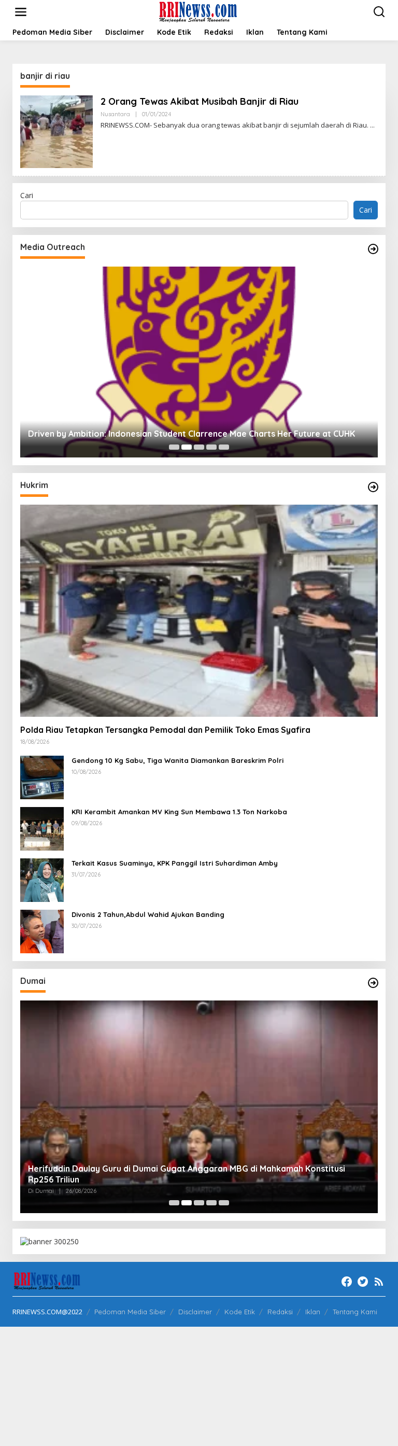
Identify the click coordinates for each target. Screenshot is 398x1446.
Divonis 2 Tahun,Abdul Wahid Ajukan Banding (148, 914)
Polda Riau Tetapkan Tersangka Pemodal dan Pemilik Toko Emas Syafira (165, 730)
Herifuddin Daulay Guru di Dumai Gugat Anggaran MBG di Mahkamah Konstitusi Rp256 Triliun (186, 1174)
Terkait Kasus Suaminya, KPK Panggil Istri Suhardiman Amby (175, 863)
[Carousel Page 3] (199, 447)
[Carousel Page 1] (174, 447)
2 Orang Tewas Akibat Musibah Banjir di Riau (199, 101)
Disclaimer (195, 1312)
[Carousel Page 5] (224, 447)
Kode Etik (239, 1312)
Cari (26, 195)
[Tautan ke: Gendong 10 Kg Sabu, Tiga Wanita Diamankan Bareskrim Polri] (42, 777)
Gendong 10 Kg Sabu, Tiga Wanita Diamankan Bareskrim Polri (177, 760)
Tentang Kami (355, 1312)
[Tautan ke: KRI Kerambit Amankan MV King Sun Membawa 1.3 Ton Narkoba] (42, 828)
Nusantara (115, 114)
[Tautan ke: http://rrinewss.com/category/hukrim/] (373, 487)
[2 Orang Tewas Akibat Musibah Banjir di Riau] (372, 125)
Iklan (312, 1312)
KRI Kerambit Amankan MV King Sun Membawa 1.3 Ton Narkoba (179, 812)
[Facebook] (346, 1281)
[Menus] (20, 12)
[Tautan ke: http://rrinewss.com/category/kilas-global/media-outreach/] (373, 249)
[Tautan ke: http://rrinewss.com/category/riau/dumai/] (373, 983)
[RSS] (379, 1281)
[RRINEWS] (201, 11)
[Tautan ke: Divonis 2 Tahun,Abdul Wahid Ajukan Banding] (42, 931)
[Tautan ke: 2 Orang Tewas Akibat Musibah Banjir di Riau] (56, 131)
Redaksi (280, 1312)
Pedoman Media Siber (130, 1312)
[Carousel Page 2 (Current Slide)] (186, 447)
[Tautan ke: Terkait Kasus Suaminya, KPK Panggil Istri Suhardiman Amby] (42, 879)
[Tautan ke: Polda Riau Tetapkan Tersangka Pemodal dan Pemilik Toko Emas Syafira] (199, 611)
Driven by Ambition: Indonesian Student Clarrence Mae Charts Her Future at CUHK (191, 433)
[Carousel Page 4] (211, 447)
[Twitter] (362, 1281)
